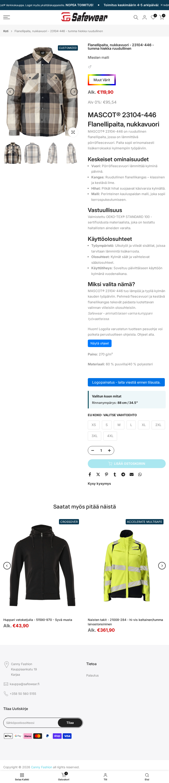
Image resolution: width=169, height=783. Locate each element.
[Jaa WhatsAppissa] (140, 474)
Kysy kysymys (99, 483)
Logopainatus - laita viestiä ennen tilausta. (126, 382)
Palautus (92, 675)
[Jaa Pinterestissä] (106, 474)
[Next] (74, 91)
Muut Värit (102, 80)
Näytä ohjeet (99, 343)
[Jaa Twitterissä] (98, 474)
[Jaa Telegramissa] (123, 474)
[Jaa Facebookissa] (90, 474)
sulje (166, 5)
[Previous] (10, 91)
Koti (5, 31)
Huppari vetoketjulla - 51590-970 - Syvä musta (37, 620)
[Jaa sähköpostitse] (132, 474)
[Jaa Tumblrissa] (115, 474)
